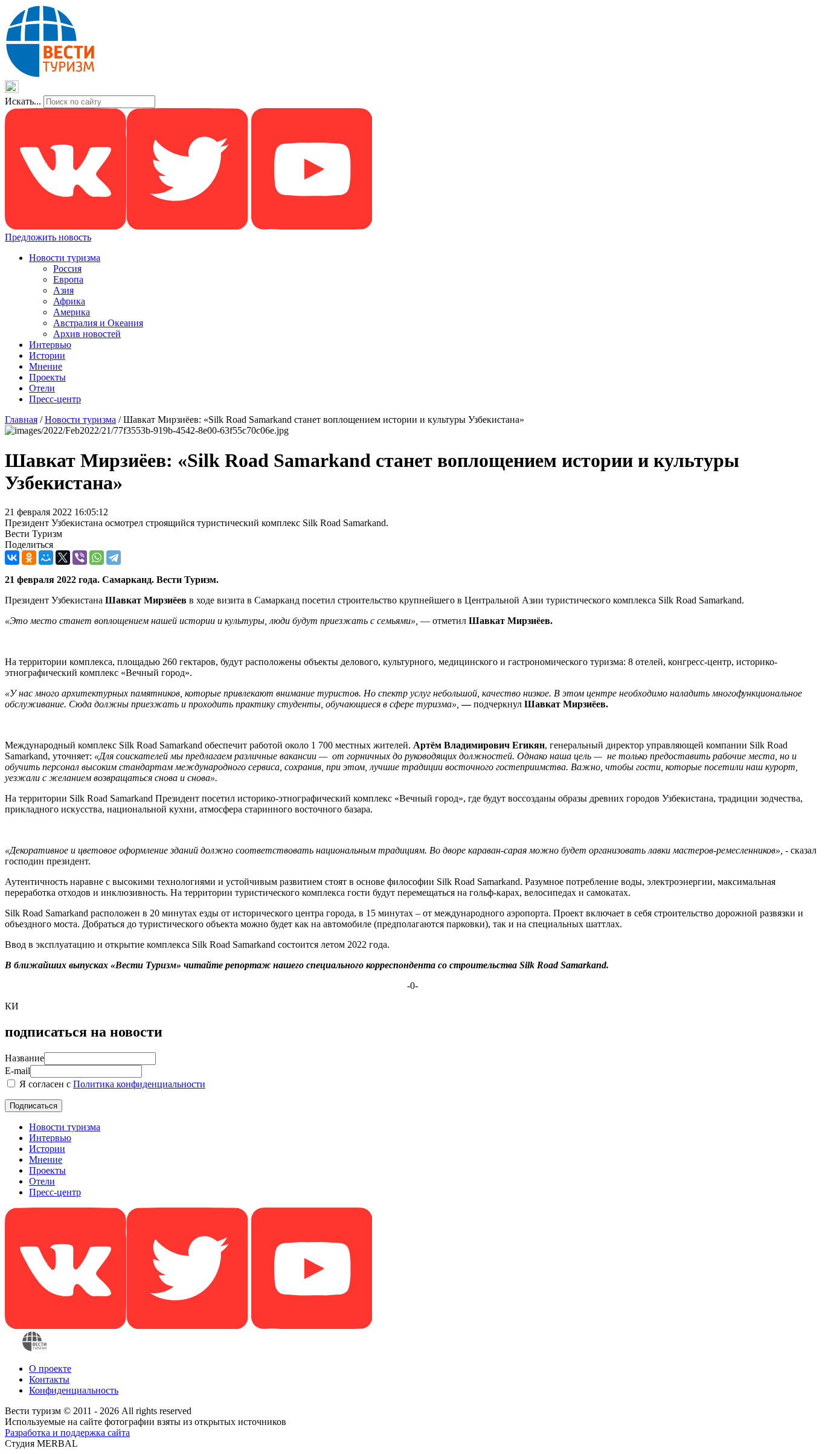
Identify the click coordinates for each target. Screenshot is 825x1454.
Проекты (47, 377)
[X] (63, 557)
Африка (69, 301)
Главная (21, 419)
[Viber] (79, 557)
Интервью (50, 344)
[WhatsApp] (96, 557)
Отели (42, 388)
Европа (68, 279)
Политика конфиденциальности (139, 1084)
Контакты (49, 1379)
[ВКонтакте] (12, 557)
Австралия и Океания (98, 323)
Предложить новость (48, 237)
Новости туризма (64, 258)
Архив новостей (87, 334)
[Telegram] (113, 557)
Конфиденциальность (73, 1390)
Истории (47, 355)
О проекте (50, 1368)
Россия (67, 268)
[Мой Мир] (46, 557)
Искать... (23, 101)
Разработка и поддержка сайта (67, 1432)
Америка (71, 312)
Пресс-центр (55, 399)
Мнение (45, 366)
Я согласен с (111, 1084)
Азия (63, 290)
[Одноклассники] (29, 557)
